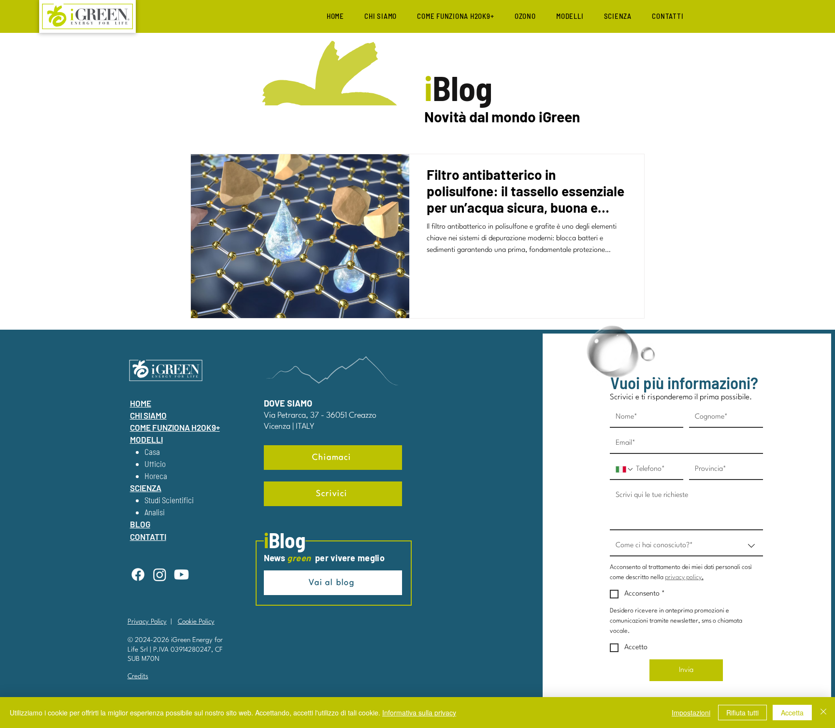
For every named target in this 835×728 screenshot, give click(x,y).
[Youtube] (181, 574)
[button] (570, 16)
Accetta (792, 712)
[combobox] (686, 546)
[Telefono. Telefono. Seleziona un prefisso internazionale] (625, 469)
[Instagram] (159, 574)
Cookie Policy (196, 621)
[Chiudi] (823, 712)
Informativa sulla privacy (419, 712)
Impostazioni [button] (691, 712)
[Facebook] (138, 574)
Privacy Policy (147, 621)
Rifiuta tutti (742, 712)
